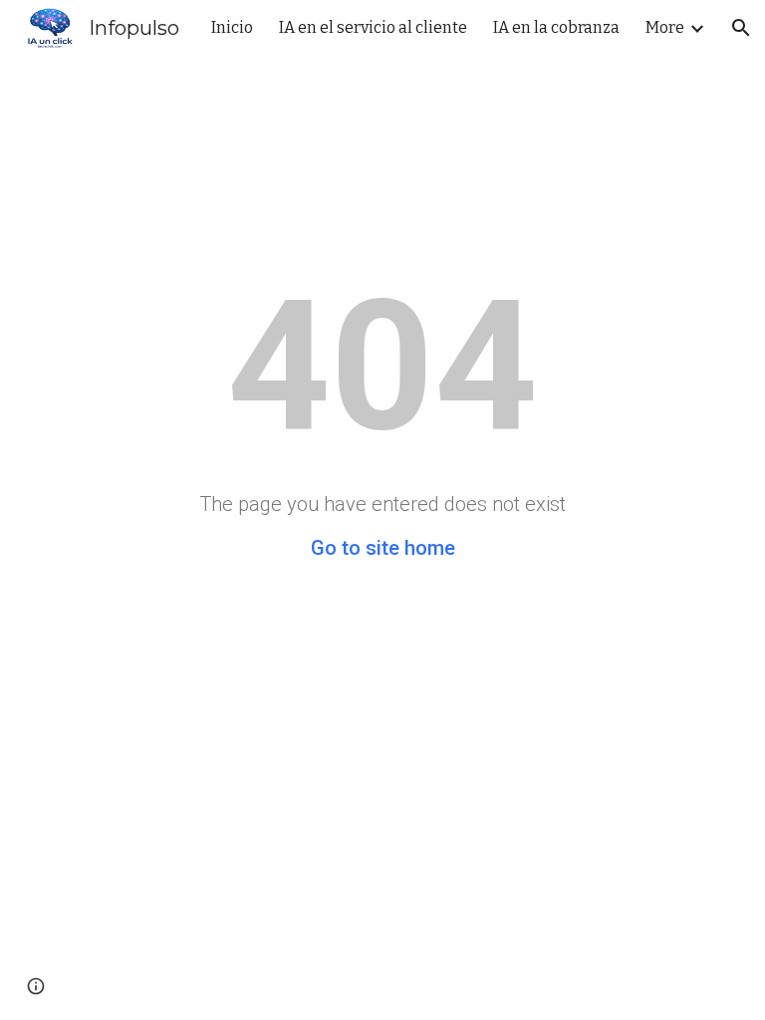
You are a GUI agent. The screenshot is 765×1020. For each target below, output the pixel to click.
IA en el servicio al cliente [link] (373, 27)
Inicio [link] (232, 27)
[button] (741, 28)
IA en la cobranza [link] (556, 27)
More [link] (664, 27)
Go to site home (383, 548)
